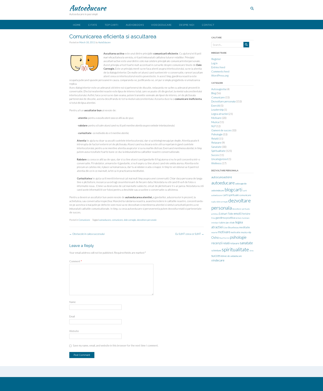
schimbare (216, 250)
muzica (244, 232)
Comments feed (220, 71)
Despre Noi (186, 24)
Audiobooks (135, 24)
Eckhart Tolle (226, 213)
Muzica (215, 122)
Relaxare (216, 142)
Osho (215, 237)
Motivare (216, 117)
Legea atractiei (219, 113)
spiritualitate (235, 249)
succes (216, 256)
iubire (222, 222)
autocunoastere (221, 177)
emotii (238, 213)
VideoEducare (161, 24)
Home (77, 24)
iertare (239, 218)
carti (237, 189)
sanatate (246, 243)
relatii (226, 243)
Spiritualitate (218, 150)
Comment (75, 261)
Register (216, 59)
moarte (214, 232)
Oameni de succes (221, 130)
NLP (213, 126)
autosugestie (241, 183)
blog (229, 189)
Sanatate (216, 146)
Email (72, 316)
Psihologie (217, 134)
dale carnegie (130, 219)
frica (213, 218)
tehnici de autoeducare (231, 256)
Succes (215, 155)
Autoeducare (87, 8)
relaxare (234, 243)
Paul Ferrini (224, 238)
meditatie (244, 227)
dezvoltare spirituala (241, 209)
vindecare (217, 260)
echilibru (214, 214)
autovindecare (217, 190)
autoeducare (105, 219)
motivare (224, 232)
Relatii (214, 138)
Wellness (216, 163)
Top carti (111, 24)
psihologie (238, 237)
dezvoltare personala (146, 219)
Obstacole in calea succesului (86, 233)
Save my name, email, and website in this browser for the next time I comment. (115, 345)
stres (251, 250)
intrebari (215, 223)
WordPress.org (219, 75)
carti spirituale (231, 195)
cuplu (213, 201)
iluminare (245, 218)
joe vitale (230, 222)
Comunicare (84, 219)
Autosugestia (218, 89)
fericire (246, 213)
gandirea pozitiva (225, 217)
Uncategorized (219, 159)
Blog (213, 93)
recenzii (217, 243)
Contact (208, 24)
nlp (249, 232)
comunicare (117, 219)
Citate (92, 24)
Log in (214, 63)
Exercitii (215, 105)
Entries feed (218, 67)
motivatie (235, 232)
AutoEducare (104, 42)
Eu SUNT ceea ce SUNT (189, 233)
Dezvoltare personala (223, 101)
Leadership (217, 109)
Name (72, 301)
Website (74, 331)
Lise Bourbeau (231, 227)
